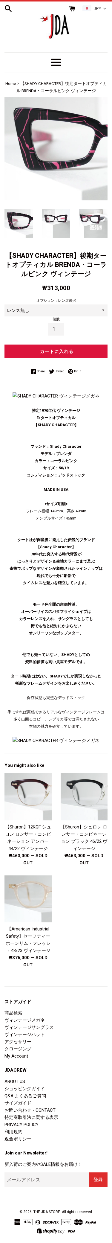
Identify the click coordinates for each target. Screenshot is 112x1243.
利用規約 (13, 1131)
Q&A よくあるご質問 (25, 1096)
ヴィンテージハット (24, 1034)
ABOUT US (14, 1081)
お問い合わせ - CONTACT (30, 1110)
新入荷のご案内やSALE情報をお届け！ (43, 1164)
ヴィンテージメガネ (24, 1020)
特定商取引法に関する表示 (31, 1117)
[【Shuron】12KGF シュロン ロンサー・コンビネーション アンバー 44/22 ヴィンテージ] (28, 796)
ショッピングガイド (24, 1088)
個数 (56, 319)
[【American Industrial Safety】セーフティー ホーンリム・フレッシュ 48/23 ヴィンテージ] (28, 899)
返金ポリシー (17, 1139)
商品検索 (13, 1013)
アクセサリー (17, 1041)
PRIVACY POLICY (21, 1124)
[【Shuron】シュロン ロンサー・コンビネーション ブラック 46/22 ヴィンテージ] (84, 796)
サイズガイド (17, 1103)
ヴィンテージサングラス (29, 1027)
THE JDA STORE (46, 1212)
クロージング (17, 1049)
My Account (16, 1056)
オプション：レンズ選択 (56, 300)
